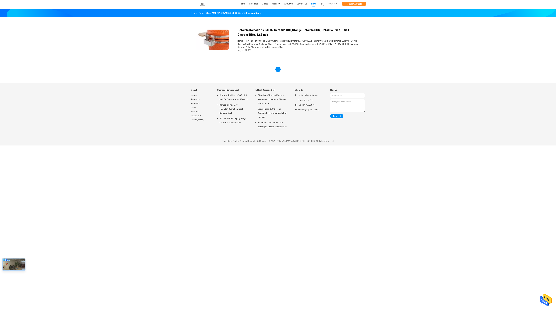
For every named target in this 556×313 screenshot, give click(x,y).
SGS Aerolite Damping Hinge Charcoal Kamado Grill (233, 120)
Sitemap (195, 111)
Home (194, 95)
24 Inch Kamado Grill (265, 90)
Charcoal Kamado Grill (228, 90)
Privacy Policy (197, 120)
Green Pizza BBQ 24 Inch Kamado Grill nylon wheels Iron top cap (272, 113)
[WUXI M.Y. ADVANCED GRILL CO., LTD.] (202, 4)
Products (195, 99)
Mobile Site (196, 115)
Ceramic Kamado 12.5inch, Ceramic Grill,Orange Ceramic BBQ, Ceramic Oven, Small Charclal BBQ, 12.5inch (293, 32)
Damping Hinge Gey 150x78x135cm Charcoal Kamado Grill (231, 109)
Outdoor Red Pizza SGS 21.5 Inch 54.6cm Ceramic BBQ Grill (234, 97)
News (193, 107)
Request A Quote (354, 4)
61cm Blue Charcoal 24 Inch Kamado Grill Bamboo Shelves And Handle (272, 99)
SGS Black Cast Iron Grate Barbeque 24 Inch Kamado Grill (272, 124)
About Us (195, 103)
